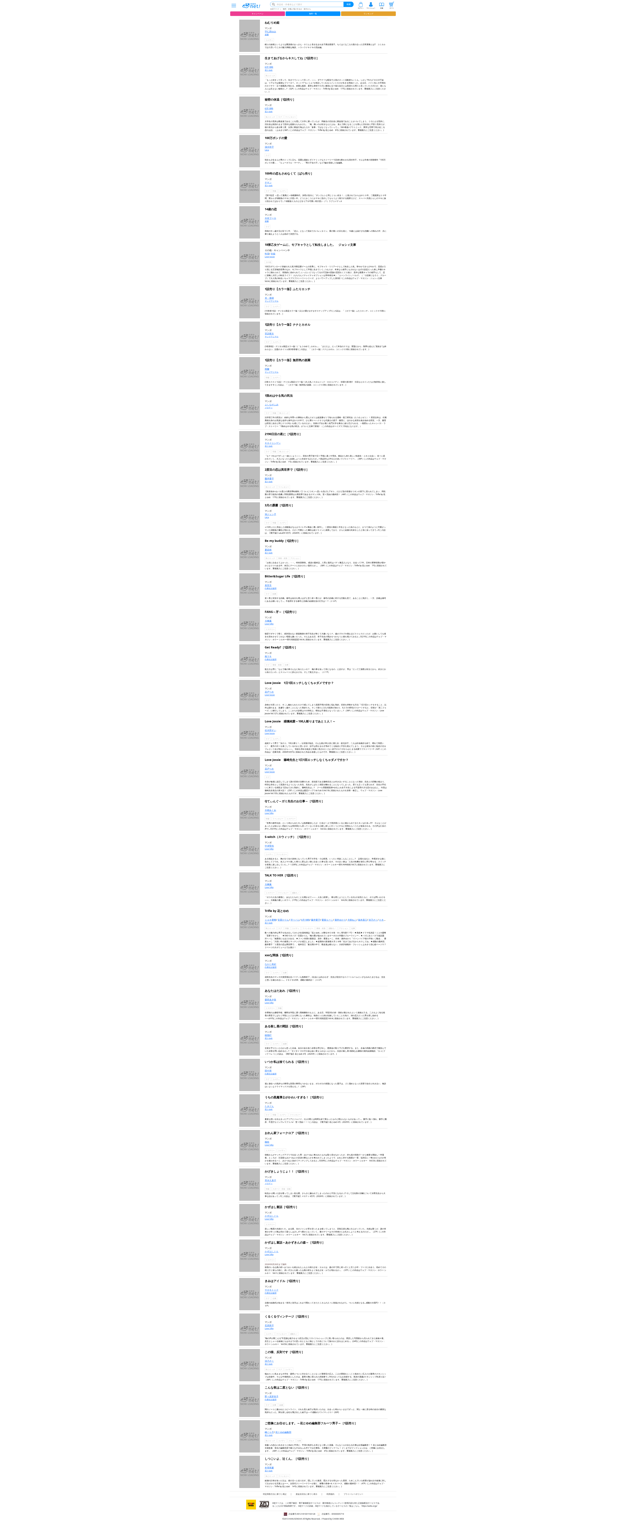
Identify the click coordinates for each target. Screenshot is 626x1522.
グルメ (292, 1440)
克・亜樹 (269, 298)
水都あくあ (270, 810)
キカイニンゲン (273, 443)
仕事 (286, 665)
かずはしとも (271, 1215)
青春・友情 (283, 558)
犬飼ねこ (352, 919)
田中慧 (268, 1070)
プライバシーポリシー (353, 1494)
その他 (268, 262)
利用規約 (330, 1494)
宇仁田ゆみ (270, 31)
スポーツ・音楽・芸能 (282, 1189)
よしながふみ (271, 404)
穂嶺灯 (268, 1035)
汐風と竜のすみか (295, 9)
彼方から (307, 9)
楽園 (267, 34)
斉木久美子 (270, 1180)
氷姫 (273, 253)
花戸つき (269, 691)
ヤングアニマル (271, 301)
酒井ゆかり (340, 919)
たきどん (269, 1106)
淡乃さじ (373, 919)
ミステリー (270, 629)
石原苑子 (269, 1325)
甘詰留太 (269, 333)
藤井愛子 (269, 478)
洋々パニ (295, 919)
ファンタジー (290, 117)
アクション (295, 558)
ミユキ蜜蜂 (270, 919)
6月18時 (269, 67)
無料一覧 (313, 13)
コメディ (269, 40)
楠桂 (267, 1141)
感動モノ (295, 893)
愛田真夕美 (270, 999)
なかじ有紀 (270, 964)
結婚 (274, 594)
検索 (349, 4)
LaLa (267, 150)
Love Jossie (270, 256)
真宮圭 (268, 585)
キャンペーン (257, 13)
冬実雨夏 (269, 1467)
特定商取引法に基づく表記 (274, 1494)
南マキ (268, 656)
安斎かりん (283, 919)
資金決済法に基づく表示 (306, 1494)
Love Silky (269, 623)
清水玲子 (269, 146)
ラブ (280, 117)
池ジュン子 (270, 514)
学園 (275, 191)
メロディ (269, 407)
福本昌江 (362, 919)
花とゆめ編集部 (283, 1432)
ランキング (368, 13)
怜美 (267, 253)
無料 (284, 9)
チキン (268, 182)
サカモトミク (271, 1289)
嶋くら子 (269, 1432)
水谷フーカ (270, 218)
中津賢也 (269, 845)
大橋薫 (268, 620)
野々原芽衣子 (271, 1396)
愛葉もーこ (327, 919)
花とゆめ (269, 70)
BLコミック (270, 75)
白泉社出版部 (270, 588)
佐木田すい (270, 730)
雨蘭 (267, 369)
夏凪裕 (268, 549)
